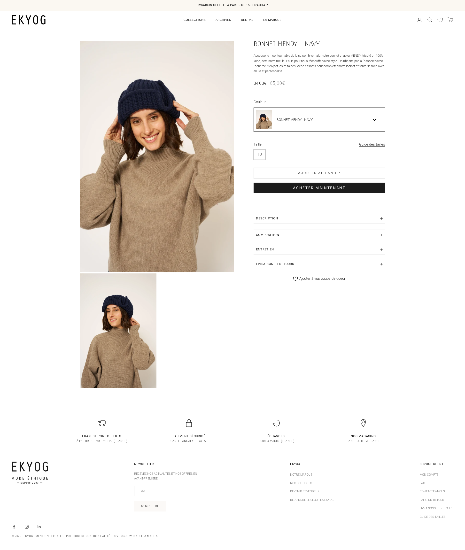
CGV (115, 536)
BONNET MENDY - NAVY (295, 120)
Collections (195, 20)
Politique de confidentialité (88, 536)
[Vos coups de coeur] (440, 20)
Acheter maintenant (319, 188)
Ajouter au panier (319, 173)
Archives (223, 20)
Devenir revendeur (304, 491)
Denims (247, 20)
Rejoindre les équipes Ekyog (311, 500)
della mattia (148, 536)
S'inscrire (150, 506)
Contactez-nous (432, 491)
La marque (272, 20)
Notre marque (301, 474)
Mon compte (429, 474)
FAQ (422, 483)
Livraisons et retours (436, 508)
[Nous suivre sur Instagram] (26, 526)
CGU (124, 536)
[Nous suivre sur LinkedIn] (39, 526)
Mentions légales (49, 536)
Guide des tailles (372, 144)
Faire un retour (432, 500)
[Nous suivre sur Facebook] (14, 526)
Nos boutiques (301, 483)
